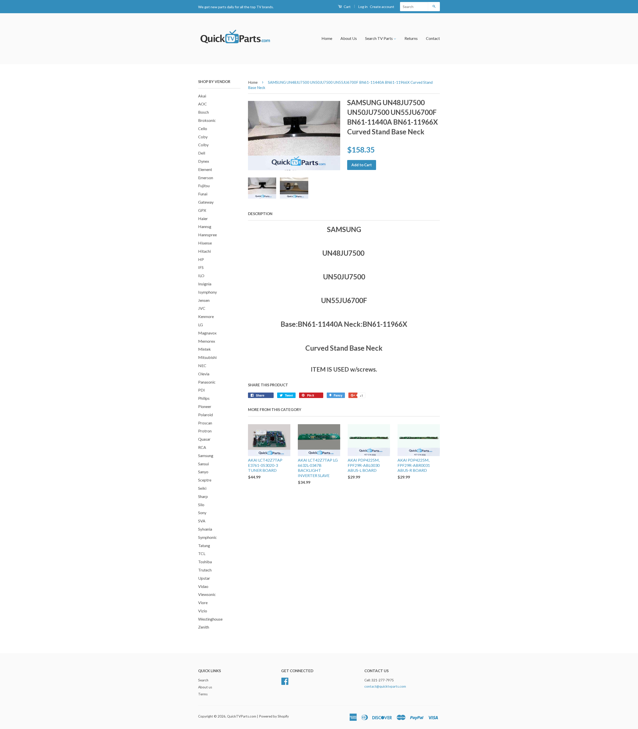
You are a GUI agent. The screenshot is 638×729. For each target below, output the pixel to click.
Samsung (205, 455)
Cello (202, 128)
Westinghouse (210, 619)
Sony (202, 512)
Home (326, 38)
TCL (201, 553)
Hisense (205, 243)
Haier (203, 218)
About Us (348, 38)
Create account (382, 6)
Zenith (203, 627)
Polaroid (205, 414)
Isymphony (207, 292)
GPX (202, 210)
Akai (202, 95)
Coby (203, 136)
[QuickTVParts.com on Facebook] (285, 681)
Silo (201, 504)
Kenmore (206, 316)
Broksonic (207, 120)
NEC (202, 365)
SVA (201, 520)
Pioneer (204, 406)
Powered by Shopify (274, 716)
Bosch (203, 112)
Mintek (204, 349)
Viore (203, 602)
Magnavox (207, 332)
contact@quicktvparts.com (385, 686)
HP (201, 259)
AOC (202, 103)
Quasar (204, 439)
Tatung (204, 545)
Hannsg (204, 226)
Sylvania (205, 529)
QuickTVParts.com (241, 716)
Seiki (202, 488)
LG (200, 324)
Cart (347, 6)
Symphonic (207, 537)
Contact (433, 38)
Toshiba (205, 561)
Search (203, 680)
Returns (411, 38)
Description (260, 213)
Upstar (204, 578)
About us (205, 687)
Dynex (203, 161)
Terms (203, 694)
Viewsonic (207, 594)
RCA (202, 447)
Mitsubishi (207, 357)
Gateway (206, 202)
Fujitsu (204, 185)
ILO (201, 275)
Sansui (203, 463)
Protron (205, 430)
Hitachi (204, 251)
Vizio (202, 610)
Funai (202, 193)
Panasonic (207, 382)
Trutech (205, 569)
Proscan (205, 422)
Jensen (204, 300)
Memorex (206, 341)
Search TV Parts (379, 38)
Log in (363, 6)
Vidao (203, 586)
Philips (204, 398)
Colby (203, 144)
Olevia (203, 373)
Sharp (203, 496)
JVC (201, 308)
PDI (201, 390)
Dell (201, 153)
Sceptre (204, 480)
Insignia (204, 283)
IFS (201, 267)
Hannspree (207, 234)
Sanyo (203, 471)
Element (205, 169)
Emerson (205, 177)
